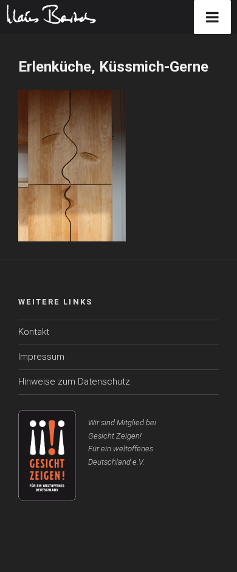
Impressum (41, 356)
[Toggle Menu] (212, 17)
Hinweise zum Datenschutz (74, 381)
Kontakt (33, 331)
